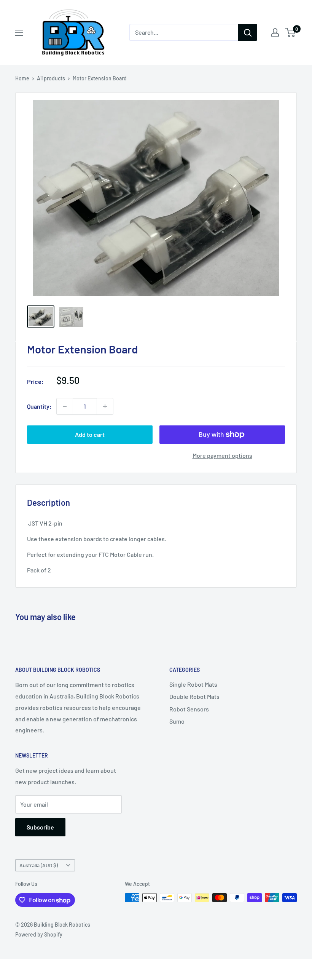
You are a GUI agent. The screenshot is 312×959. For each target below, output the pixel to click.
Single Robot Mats (193, 684)
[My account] (275, 32)
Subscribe (40, 827)
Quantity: (39, 406)
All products (51, 78)
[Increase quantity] (105, 406)
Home (22, 78)
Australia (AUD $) (38, 865)
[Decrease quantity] (65, 406)
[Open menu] (19, 33)
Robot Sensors (189, 709)
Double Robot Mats (194, 696)
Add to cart (90, 434)
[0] (290, 32)
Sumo (177, 721)
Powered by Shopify (38, 934)
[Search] (247, 32)
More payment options (222, 455)
